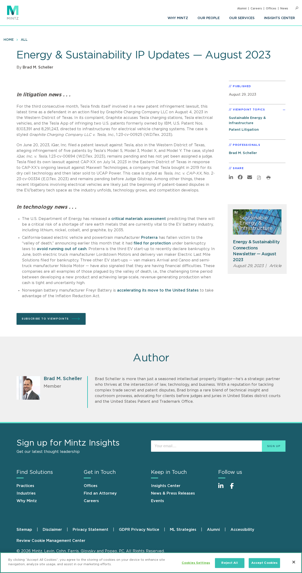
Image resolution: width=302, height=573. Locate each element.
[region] (151, 562)
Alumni (242, 8)
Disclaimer (52, 530)
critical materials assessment (138, 219)
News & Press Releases (173, 493)
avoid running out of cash (62, 249)
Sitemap (24, 530)
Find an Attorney (100, 493)
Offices (271, 8)
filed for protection (152, 243)
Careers (256, 8)
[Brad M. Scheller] (28, 388)
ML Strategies (183, 530)
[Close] (294, 562)
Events (157, 501)
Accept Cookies (264, 563)
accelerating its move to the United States (158, 290)
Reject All (229, 563)
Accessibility (242, 530)
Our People (208, 18)
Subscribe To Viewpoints (45, 318)
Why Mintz (178, 18)
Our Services (242, 18)
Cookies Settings (196, 563)
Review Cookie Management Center (51, 541)
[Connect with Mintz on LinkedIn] (223, 488)
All (24, 39)
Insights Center (279, 18)
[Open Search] (296, 8)
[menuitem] (178, 18)
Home (9, 39)
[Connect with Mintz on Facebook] (234, 488)
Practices (25, 486)
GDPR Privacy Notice (139, 530)
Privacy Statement (90, 530)
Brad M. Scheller (38, 67)
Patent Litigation (244, 129)
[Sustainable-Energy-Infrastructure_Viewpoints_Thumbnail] (257, 222)
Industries (26, 493)
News (284, 8)
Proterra (149, 238)
